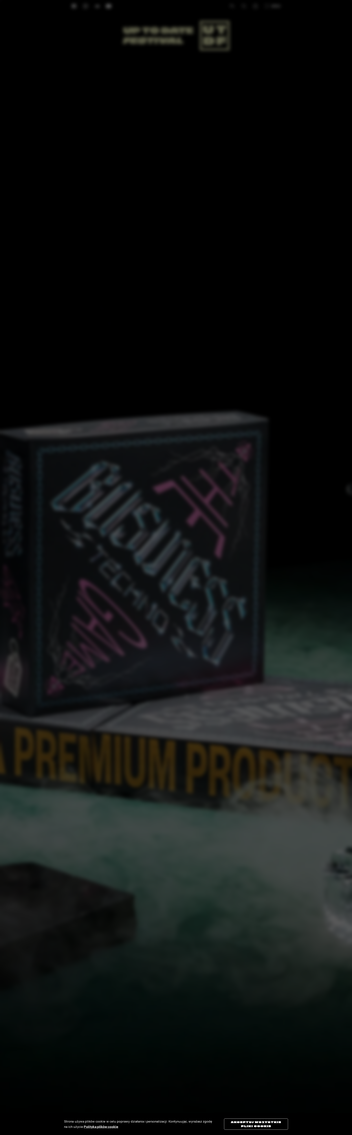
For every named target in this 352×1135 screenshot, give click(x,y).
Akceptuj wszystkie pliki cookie (256, 1124)
